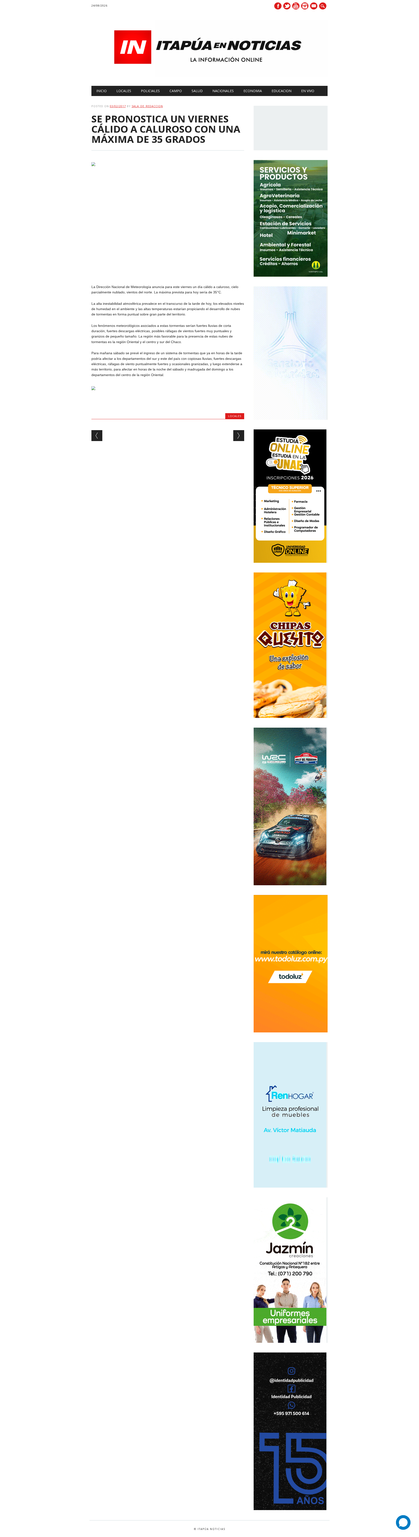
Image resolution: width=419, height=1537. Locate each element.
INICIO (101, 91)
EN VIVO (307, 91)
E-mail (314, 6)
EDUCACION (281, 91)
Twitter (286, 5)
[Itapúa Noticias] (209, 76)
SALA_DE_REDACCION (147, 106)
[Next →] (238, 435)
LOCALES (123, 91)
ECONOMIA (252, 91)
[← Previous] (96, 435)
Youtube (295, 5)
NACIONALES (223, 91)
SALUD (197, 91)
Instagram (304, 5)
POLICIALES (150, 91)
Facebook (278, 5)
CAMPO (175, 91)
